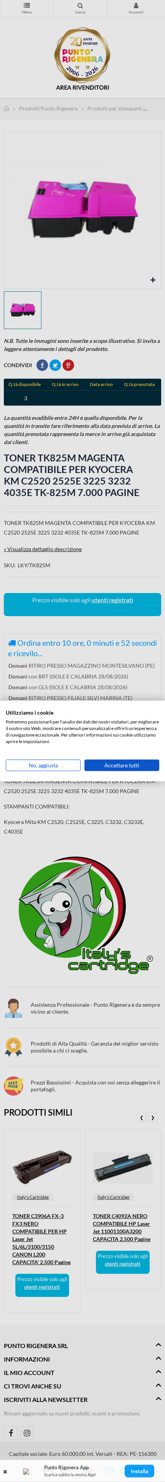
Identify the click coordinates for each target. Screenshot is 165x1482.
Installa (139, 1471)
